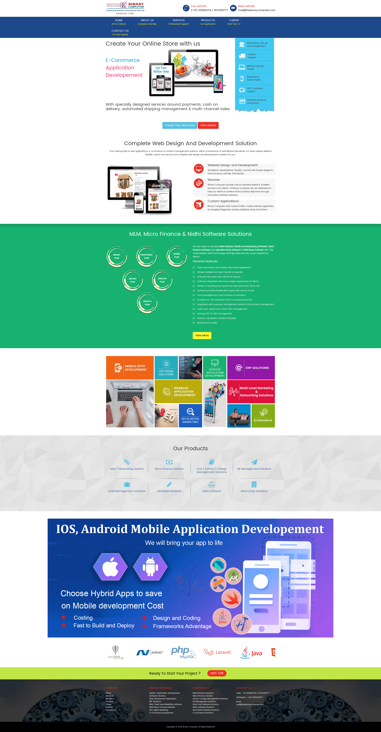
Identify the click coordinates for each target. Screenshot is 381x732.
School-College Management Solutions (210, 698)
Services (179, 22)
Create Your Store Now (180, 125)
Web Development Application (162, 698)
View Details (208, 125)
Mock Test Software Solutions (206, 704)
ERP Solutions (155, 701)
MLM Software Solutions (203, 693)
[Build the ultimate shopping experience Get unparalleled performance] (263, 416)
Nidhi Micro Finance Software (162, 707)
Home (119, 22)
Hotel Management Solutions (126, 491)
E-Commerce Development (161, 712)
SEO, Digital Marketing (158, 710)
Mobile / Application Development (164, 693)
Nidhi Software (212, 491)
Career (234, 22)
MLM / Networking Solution (127, 469)
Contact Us (120, 32)
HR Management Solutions (254, 469)
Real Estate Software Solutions (206, 710)
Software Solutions (157, 696)
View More (202, 335)
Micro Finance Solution (169, 469)
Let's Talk (216, 673)
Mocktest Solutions (169, 491)
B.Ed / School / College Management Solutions (212, 470)
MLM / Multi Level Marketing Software (165, 704)
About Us (147, 22)
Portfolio (109, 707)
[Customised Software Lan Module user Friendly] (215, 391)
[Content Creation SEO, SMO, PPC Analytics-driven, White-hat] (190, 415)
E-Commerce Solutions (203, 712)
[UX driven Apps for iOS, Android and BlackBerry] (130, 392)
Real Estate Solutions (254, 491)
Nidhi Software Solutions (203, 707)
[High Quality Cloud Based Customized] (166, 367)
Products (208, 22)
